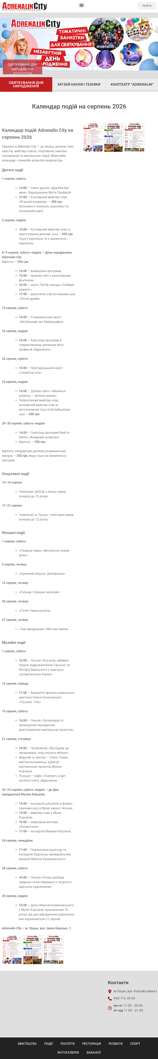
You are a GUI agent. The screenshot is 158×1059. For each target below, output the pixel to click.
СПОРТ (135, 1044)
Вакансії (94, 1052)
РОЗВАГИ (116, 1044)
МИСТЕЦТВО (27, 1044)
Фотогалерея (68, 1052)
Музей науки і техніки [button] (79, 84)
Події (48, 1044)
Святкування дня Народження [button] (26, 84)
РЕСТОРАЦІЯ (91, 1044)
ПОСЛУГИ (68, 1044)
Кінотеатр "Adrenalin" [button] (132, 84)
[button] (81, 5)
